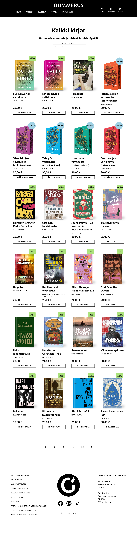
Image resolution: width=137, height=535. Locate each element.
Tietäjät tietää (80, 411)
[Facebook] (60, 503)
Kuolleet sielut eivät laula (51, 288)
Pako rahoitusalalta (21, 352)
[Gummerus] (68, 5)
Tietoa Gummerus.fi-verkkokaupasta (29, 506)
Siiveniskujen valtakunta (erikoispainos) (22, 162)
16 (82, 447)
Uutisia (54, 12)
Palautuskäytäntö (20, 493)
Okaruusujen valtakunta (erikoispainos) (109, 162)
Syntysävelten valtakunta (22, 95)
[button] (102, 12)
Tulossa (29, 12)
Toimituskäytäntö (20, 488)
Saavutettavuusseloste (23, 510)
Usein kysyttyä (18, 480)
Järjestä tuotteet (68, 43)
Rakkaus (18, 411)
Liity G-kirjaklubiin (20, 475)
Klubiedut (42, 12)
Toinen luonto (79, 350)
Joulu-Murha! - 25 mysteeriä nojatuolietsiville (82, 226)
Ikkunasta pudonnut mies (51, 413)
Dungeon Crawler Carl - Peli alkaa (24, 224)
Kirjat (18, 12)
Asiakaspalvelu (18, 484)
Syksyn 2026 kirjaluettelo (24, 515)
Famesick (77, 94)
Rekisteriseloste (19, 497)
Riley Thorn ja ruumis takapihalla (82, 288)
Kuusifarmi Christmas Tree (51, 352)
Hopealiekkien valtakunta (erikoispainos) (109, 97)
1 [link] (45, 447)
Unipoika (18, 287)
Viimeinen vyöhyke (112, 350)
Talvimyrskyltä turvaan (110, 224)
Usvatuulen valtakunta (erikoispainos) (80, 162)
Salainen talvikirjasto (49, 224)
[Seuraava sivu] (92, 447)
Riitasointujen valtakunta (50, 95)
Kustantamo (68, 12)
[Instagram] (68, 503)
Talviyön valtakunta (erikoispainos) (51, 162)
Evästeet (16, 502)
